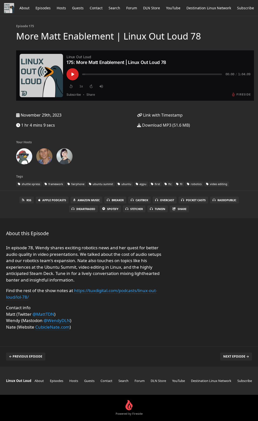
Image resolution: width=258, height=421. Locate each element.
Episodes (43, 8)
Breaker (118, 200)
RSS (28, 200)
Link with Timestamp (162, 115)
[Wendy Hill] (64, 157)
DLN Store (151, 8)
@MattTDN (43, 314)
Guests (78, 8)
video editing (218, 184)
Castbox (142, 200)
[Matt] (24, 157)
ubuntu (126, 184)
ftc (170, 184)
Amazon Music (89, 200)
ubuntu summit (102, 184)
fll (180, 184)
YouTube (173, 8)
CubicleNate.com (52, 327)
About (24, 8)
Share (182, 209)
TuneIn (160, 209)
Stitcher (136, 209)
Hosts (61, 8)
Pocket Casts (196, 200)
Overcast (167, 200)
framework (55, 184)
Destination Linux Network (208, 8)
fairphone (77, 184)
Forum (131, 8)
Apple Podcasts (54, 200)
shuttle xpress (30, 184)
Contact (96, 8)
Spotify (112, 209)
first (157, 184)
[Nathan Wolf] (44, 157)
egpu (142, 184)
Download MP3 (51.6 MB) (165, 125)
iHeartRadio (85, 209)
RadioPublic (226, 200)
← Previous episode (25, 356)
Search (114, 8)
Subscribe (245, 8)
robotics (196, 184)
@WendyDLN (57, 320)
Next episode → (236, 356)
